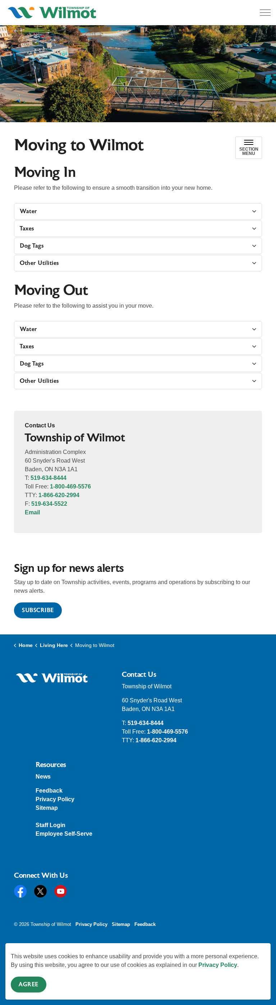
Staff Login (50, 825)
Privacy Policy (217, 965)
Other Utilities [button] (39, 263)
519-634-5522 (49, 504)
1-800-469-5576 (70, 486)
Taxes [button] (27, 228)
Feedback (49, 791)
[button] (51, 678)
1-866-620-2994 (58, 495)
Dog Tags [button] (31, 246)
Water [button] (28, 211)
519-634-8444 (48, 478)
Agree (28, 984)
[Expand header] (265, 12)
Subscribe (38, 610)
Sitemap (47, 808)
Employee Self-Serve (64, 834)
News (43, 777)
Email (32, 512)
